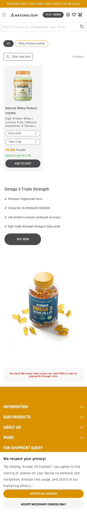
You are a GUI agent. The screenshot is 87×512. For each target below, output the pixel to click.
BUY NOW (23, 239)
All (8, 44)
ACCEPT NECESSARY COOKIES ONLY (43, 504)
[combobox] (43, 26)
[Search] (82, 26)
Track (53, 14)
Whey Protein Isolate (32, 44)
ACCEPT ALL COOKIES (43, 494)
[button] (4, 15)
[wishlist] (73, 15)
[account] (67, 15)
